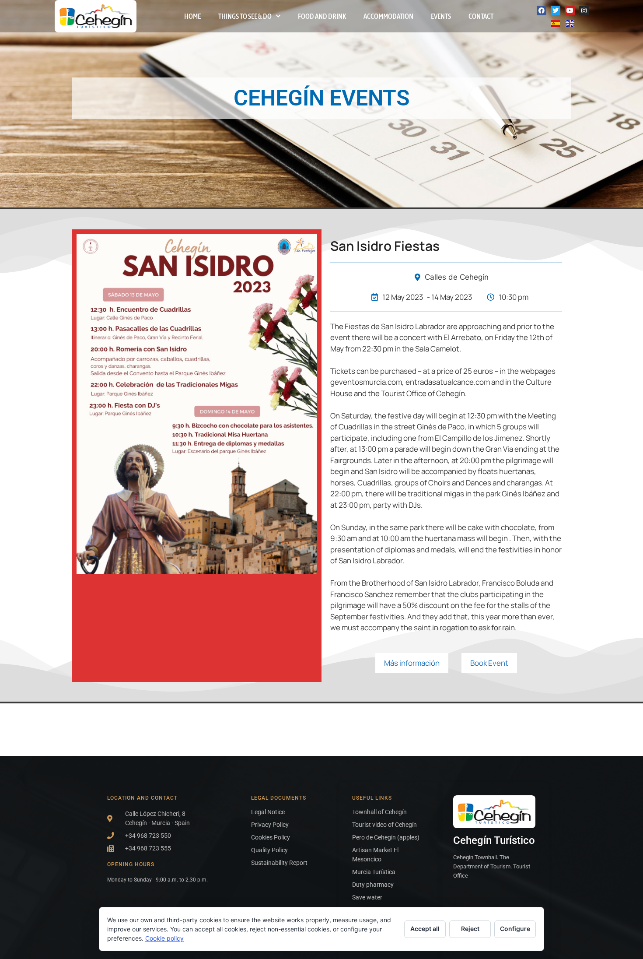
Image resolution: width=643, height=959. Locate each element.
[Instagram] (584, 10)
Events (441, 16)
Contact (480, 16)
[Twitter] (555, 10)
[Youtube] (569, 10)
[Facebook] (541, 10)
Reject (470, 928)
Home (192, 16)
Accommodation (388, 16)
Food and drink (322, 16)
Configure (515, 928)
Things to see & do (245, 16)
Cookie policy (164, 938)
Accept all (425, 928)
